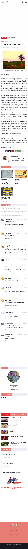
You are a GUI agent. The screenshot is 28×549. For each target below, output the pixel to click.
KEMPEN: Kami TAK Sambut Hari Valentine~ (16, 430)
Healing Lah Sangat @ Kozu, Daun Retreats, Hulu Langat (17, 443)
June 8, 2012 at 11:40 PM (22, 233)
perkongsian (8, 41)
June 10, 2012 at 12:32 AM (22, 312)
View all (24, 166)
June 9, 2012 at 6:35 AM (22, 278)
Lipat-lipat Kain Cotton (13, 37)
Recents (14, 414)
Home (2, 41)
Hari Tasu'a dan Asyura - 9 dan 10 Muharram (5, 199)
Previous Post (5, 364)
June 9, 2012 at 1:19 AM (22, 259)
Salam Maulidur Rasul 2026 (9, 454)
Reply (6, 228)
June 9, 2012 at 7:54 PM (22, 300)
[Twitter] (9, 151)
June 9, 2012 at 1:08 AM (22, 245)
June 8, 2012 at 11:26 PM (22, 219)
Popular (6, 414)
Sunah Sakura (13, 156)
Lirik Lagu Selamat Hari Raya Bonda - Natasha (17, 418)
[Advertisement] (14, 19)
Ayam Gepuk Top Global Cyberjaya (17, 424)
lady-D (7, 246)
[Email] (19, 151)
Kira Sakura (9, 334)
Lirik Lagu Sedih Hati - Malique (15, 436)
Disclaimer (15, 546)
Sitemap (22, 546)
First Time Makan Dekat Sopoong (10, 468)
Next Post (23, 364)
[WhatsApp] (16, 151)
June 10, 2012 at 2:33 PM (22, 334)
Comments (22, 414)
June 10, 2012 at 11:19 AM (22, 323)
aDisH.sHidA (9, 323)
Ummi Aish (8, 219)
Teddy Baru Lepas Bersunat (9, 459)
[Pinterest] (12, 151)
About (10, 546)
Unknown (8, 233)
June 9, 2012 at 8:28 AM (22, 287)
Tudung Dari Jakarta (7, 463)
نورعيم (7, 260)
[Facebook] (6, 151)
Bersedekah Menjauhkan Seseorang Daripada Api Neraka (20, 181)
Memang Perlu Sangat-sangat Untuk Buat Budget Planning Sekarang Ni (7, 181)
